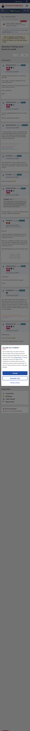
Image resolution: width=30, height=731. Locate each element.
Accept (15, 373)
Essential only (15, 378)
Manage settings (15, 383)
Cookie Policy (18, 357)
